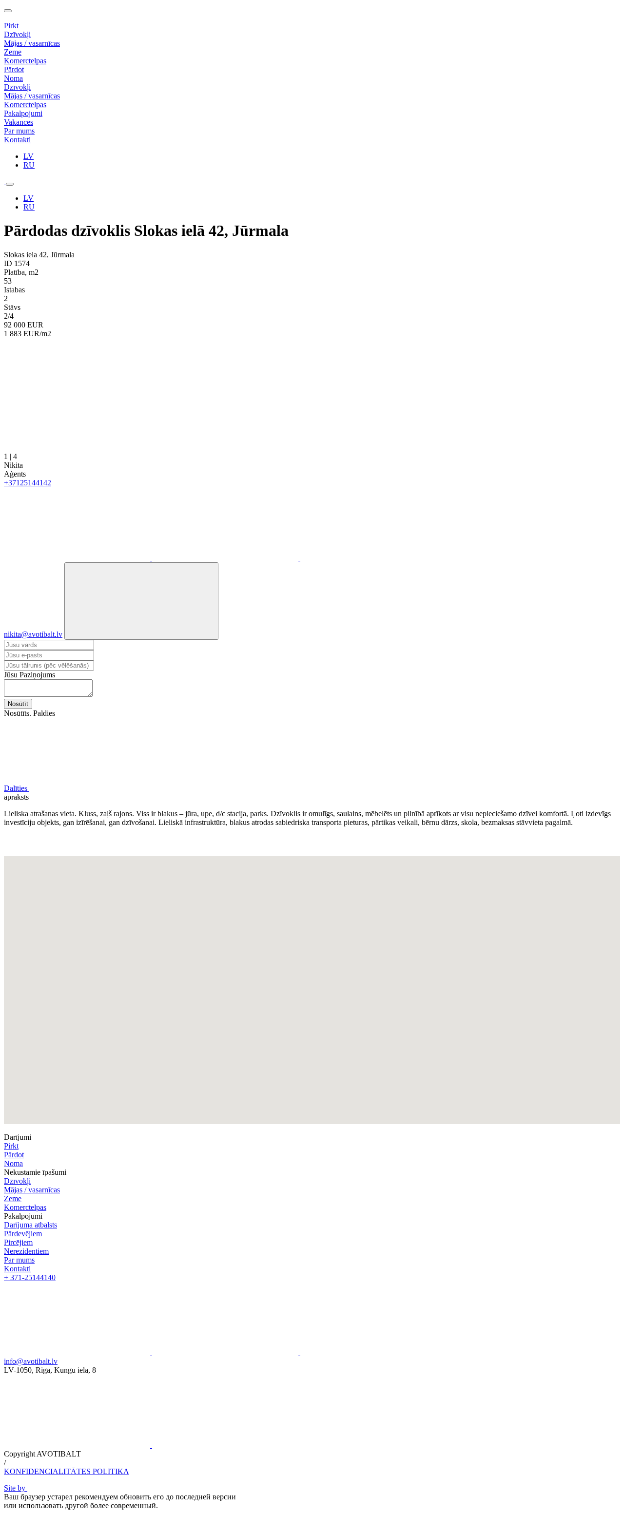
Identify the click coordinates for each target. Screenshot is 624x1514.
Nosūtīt (18, 704)
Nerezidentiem (26, 1251)
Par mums (19, 1260)
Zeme (12, 52)
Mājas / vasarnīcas (32, 43)
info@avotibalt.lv (31, 1361)
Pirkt (11, 1146)
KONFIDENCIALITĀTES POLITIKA (66, 1471)
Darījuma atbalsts (30, 1225)
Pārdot (14, 1154)
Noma (13, 1163)
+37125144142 (27, 483)
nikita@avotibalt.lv (33, 634)
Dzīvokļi (17, 34)
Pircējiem (18, 1242)
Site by (15, 1488)
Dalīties (16, 788)
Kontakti (17, 1269)
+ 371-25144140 (30, 1277)
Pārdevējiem (23, 1233)
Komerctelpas (25, 61)
